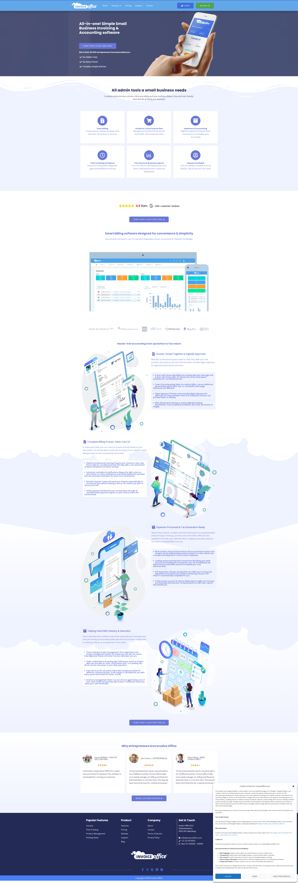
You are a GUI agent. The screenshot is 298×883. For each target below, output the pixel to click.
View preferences (281, 876)
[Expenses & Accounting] (195, 121)
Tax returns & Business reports (149, 163)
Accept (228, 876)
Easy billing (102, 128)
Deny (254, 876)
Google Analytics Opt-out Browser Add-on (271, 824)
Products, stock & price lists (149, 128)
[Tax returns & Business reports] (149, 155)
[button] (293, 786)
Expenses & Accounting (195, 128)
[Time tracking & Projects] (102, 155)
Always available (195, 163)
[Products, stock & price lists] (149, 121)
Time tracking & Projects (102, 163)
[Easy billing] (102, 121)
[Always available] (195, 155)
